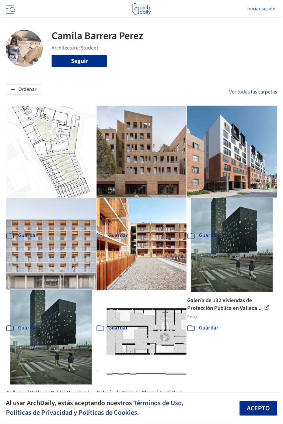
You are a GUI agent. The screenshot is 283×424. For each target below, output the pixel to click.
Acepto (258, 408)
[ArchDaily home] (141, 9)
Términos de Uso (157, 403)
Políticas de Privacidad (39, 412)
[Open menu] (9, 9)
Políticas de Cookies (107, 412)
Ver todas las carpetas (253, 92)
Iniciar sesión (261, 8)
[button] (23, 90)
